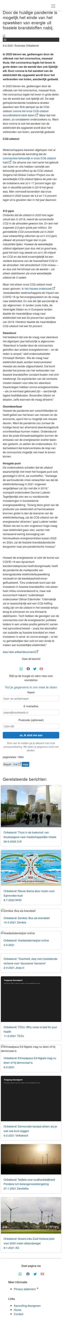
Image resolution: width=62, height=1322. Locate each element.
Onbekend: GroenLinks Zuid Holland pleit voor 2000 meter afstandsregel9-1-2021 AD (29, 1243)
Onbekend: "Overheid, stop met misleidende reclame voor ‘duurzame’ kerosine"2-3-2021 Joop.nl (30, 963)
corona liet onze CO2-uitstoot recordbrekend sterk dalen (25, 113)
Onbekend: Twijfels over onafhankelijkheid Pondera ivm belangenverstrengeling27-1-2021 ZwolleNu (29, 1183)
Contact (18, 1314)
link (15, 764)
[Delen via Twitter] (35, 668)
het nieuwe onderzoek (38, 289)
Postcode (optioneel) (31, 720)
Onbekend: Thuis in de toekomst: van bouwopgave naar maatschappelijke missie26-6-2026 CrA (30, 836)
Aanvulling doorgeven (27, 1306)
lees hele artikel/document (19, 652)
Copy (25, 764)
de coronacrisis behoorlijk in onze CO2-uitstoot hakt (29, 158)
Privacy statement (24, 1289)
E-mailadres (31, 706)
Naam (31, 692)
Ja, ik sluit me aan (31, 735)
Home (17, 1310)
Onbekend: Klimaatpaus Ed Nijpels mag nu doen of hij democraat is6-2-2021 (30, 1062)
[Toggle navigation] (53, 6)
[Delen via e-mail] (41, 668)
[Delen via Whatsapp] (21, 668)
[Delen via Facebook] (28, 668)
